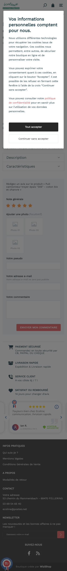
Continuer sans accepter (34, 138)
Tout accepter (33, 127)
